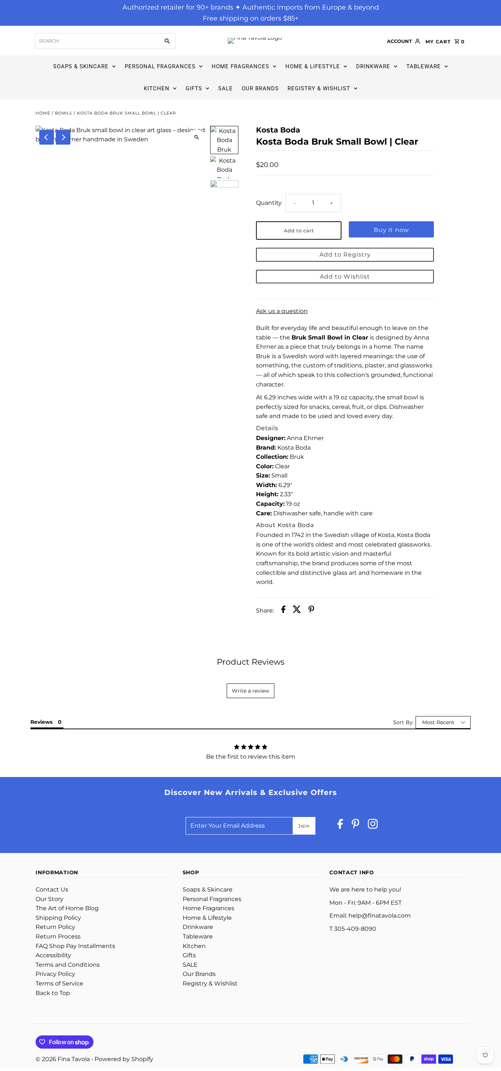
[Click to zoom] (196, 137)
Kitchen (156, 88)
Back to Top (53, 993)
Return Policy (55, 926)
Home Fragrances (240, 66)
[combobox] (96, 40)
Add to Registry (345, 254)
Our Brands (260, 88)
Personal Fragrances (160, 66)
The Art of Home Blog (67, 908)
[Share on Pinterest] (311, 611)
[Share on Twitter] (297, 611)
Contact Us (52, 889)
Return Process (58, 936)
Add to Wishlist (345, 276)
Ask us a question (282, 311)
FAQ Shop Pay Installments (75, 946)
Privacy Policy (55, 973)
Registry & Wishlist (319, 88)
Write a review (250, 690)
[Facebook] (340, 825)
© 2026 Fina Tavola (63, 1059)
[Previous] (46, 137)
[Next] (63, 137)
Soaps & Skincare (81, 66)
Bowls (63, 113)
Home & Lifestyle (312, 66)
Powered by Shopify (124, 1059)
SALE (225, 88)
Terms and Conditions (68, 964)
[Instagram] (373, 825)
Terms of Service (59, 983)
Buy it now (391, 229)
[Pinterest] (355, 825)
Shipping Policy (58, 917)
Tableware (423, 66)
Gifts (194, 88)
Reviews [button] (41, 722)
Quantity (269, 202)
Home (43, 113)
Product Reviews (251, 662)
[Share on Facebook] (283, 611)
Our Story (49, 899)
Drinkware (373, 66)
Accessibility (53, 955)
